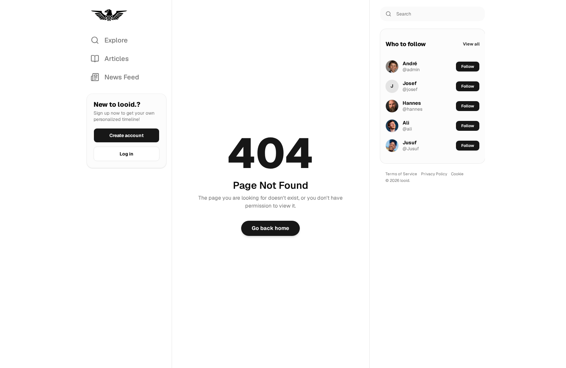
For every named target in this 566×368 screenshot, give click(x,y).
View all (471, 44)
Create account (126, 135)
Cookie (457, 174)
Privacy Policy (434, 174)
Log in (126, 154)
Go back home (270, 228)
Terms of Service (401, 174)
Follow (467, 66)
